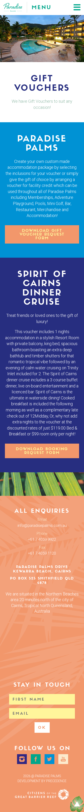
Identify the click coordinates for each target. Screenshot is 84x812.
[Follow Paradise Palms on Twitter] (49, 759)
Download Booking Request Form (42, 450)
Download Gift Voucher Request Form (42, 234)
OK (42, 727)
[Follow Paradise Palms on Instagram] (22, 759)
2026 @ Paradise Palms (42, 776)
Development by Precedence (42, 781)
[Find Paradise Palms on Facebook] (35, 759)
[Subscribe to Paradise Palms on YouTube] (63, 759)
